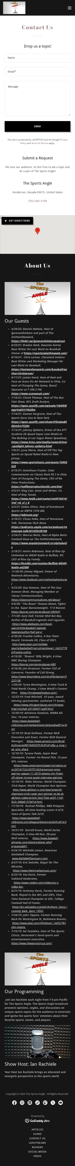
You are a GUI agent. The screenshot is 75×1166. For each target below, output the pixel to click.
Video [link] (37, 1156)
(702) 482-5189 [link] (37, 200)
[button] (69, 8)
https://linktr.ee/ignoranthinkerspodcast (38, 341)
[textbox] (37, 58)
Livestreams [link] (37, 1142)
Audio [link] (37, 1134)
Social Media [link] (37, 1151)
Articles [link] (37, 1129)
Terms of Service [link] (39, 143)
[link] (14, 8)
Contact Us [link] (37, 1138)
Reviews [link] (37, 1147)
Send (37, 126)
